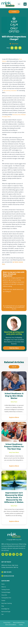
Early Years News (14, 452)
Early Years (15, 44)
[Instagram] (13, 554)
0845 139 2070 (7, 572)
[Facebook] (2, 554)
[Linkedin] (6, 554)
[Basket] (19, 4)
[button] (25, 4)
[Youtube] (17, 554)
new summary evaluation (10, 90)
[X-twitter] (10, 554)
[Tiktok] (20, 554)
